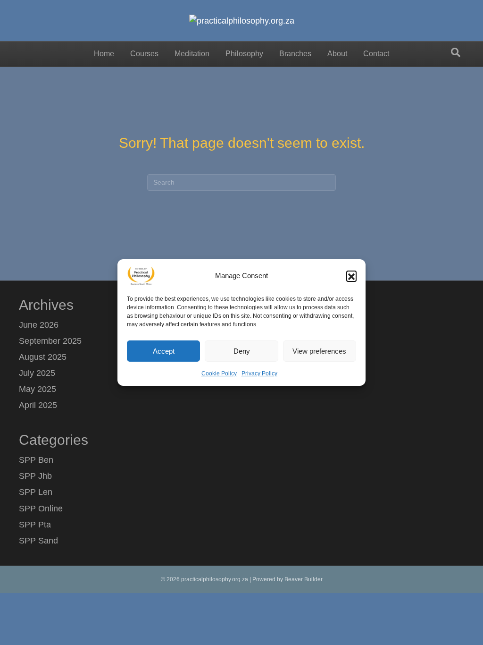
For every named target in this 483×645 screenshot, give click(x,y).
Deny (241, 351)
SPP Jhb (35, 476)
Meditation (192, 54)
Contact (376, 54)
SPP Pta (35, 524)
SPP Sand (38, 540)
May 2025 (37, 389)
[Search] (455, 52)
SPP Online (41, 508)
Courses (144, 54)
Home (104, 54)
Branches (295, 54)
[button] (351, 275)
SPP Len (35, 492)
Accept (164, 351)
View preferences (319, 351)
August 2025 (43, 357)
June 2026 (38, 325)
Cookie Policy (219, 373)
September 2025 (50, 341)
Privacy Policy (259, 373)
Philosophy (244, 54)
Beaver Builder (303, 579)
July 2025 (37, 373)
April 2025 (38, 405)
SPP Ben (36, 460)
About (337, 54)
